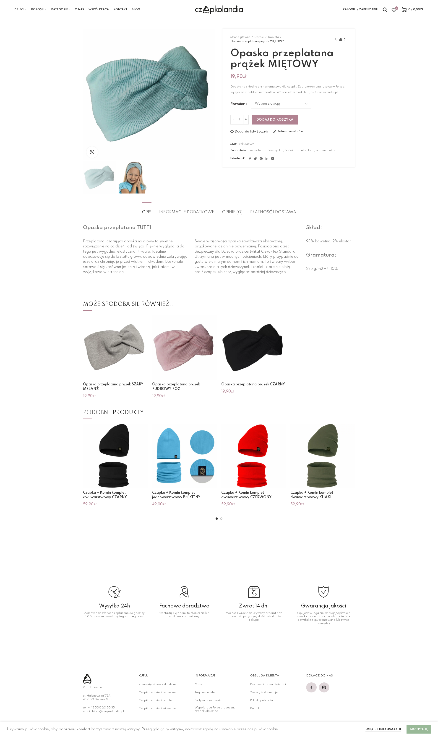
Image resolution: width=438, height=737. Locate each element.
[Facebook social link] (250, 159)
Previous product (335, 39)
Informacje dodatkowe (186, 212)
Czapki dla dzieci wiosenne (157, 708)
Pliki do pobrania (261, 700)
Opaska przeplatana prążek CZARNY (253, 384)
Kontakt (255, 708)
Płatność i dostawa (273, 212)
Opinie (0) (232, 212)
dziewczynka (273, 150)
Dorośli (259, 37)
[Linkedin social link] (267, 159)
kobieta (300, 150)
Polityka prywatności (208, 700)
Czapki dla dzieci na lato (155, 700)
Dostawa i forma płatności (268, 684)
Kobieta (273, 37)
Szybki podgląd (144, 323)
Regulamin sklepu (206, 692)
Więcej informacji (383, 729)
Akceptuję (419, 729)
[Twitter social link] (255, 159)
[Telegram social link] (273, 159)
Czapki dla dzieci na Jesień (157, 692)
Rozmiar (237, 104)
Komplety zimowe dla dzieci (158, 684)
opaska (321, 150)
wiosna (333, 150)
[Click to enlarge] (92, 152)
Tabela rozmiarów (290, 131)
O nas (199, 684)
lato (310, 150)
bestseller (255, 150)
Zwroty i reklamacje (264, 692)
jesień (289, 150)
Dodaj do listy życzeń (251, 131)
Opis (146, 212)
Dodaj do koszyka (275, 119)
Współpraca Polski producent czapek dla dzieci (215, 709)
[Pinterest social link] (261, 159)
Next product (344, 39)
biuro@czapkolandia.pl (108, 711)
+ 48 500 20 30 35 (101, 707)
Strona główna (240, 37)
